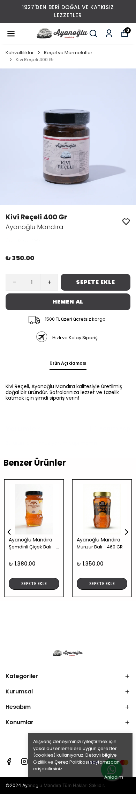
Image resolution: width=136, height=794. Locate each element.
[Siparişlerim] (109, 33)
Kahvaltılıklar (20, 52)
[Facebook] (9, 761)
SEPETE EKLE (95, 282)
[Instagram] (24, 761)
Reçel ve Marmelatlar (68, 52)
